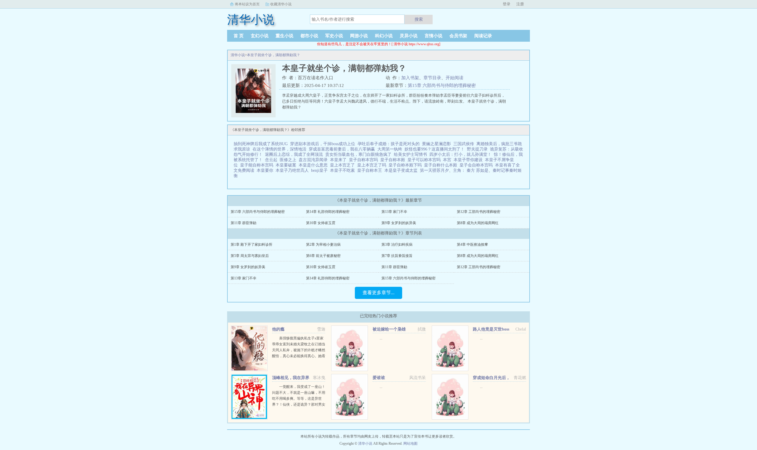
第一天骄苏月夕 (434, 170)
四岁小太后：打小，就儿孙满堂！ (460, 154)
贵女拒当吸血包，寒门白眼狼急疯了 (358, 154)
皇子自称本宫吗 (364, 160)
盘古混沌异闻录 (313, 160)
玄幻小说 (259, 35)
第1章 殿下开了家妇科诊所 (251, 244)
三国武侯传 (463, 144)
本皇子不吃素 (343, 170)
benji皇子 (320, 170)
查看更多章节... (378, 292)
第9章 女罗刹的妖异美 (398, 223)
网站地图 (410, 443)
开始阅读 (454, 77)
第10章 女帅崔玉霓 (320, 223)
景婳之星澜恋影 (436, 144)
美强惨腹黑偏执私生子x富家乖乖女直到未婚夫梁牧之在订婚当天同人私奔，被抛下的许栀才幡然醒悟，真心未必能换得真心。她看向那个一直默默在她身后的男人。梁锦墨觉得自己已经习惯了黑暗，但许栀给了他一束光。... (298, 356)
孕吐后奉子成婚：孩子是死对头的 (389, 144)
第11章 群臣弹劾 (243, 223)
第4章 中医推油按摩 (472, 244)
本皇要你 (266, 170)
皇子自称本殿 (393, 160)
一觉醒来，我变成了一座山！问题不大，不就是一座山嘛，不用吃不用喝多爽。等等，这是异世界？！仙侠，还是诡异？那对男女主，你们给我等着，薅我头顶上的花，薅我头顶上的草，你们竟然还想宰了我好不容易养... (298, 404)
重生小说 (284, 35)
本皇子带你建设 (469, 160)
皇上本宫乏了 (343, 165)
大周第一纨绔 (389, 149)
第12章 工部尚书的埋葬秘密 (478, 212)
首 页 (239, 35)
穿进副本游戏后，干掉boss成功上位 (322, 144)
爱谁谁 (379, 377)
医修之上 (288, 160)
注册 (520, 4)
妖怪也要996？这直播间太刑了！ (435, 149)
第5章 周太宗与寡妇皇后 (250, 256)
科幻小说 (384, 35)
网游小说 (359, 35)
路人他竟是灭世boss (491, 329)
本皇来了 (339, 160)
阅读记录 (483, 35)
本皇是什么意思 (314, 165)
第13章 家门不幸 (394, 212)
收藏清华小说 (281, 4)
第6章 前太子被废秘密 (323, 256)
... (381, 338)
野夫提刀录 (477, 149)
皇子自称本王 (370, 170)
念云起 (271, 160)
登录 (506, 4)
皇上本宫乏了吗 (373, 165)
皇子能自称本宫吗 (258, 165)
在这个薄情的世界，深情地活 (279, 149)
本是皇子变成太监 (402, 170)
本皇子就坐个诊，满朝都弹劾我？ (273, 55)
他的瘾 (278, 329)
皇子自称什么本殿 (442, 165)
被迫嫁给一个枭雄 (389, 329)
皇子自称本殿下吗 (406, 165)
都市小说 (309, 35)
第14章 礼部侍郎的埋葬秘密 (328, 212)
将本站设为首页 (247, 4)
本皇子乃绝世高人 (293, 170)
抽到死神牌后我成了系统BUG (261, 144)
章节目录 (432, 77)
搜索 (419, 19)
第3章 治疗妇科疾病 (397, 244)
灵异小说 (409, 35)
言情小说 (433, 35)
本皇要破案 (287, 165)
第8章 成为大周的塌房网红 (478, 223)
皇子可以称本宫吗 (425, 160)
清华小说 (238, 55)
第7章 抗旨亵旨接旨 (397, 256)
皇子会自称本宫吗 (477, 165)
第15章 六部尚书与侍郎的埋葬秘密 (442, 85)
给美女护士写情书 (410, 154)
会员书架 (458, 35)
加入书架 (410, 77)
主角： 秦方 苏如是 (471, 170)
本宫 (448, 160)
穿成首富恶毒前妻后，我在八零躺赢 (342, 149)
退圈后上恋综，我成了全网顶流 (294, 154)
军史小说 (334, 35)
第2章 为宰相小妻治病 (323, 244)
